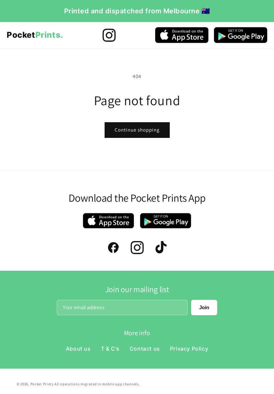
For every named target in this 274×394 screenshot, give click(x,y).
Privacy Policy (189, 348)
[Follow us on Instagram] (109, 35)
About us (78, 348)
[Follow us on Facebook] (113, 247)
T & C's (110, 348)
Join (204, 307)
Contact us (145, 348)
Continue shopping (137, 130)
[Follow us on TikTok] (160, 247)
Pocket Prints (42, 384)
